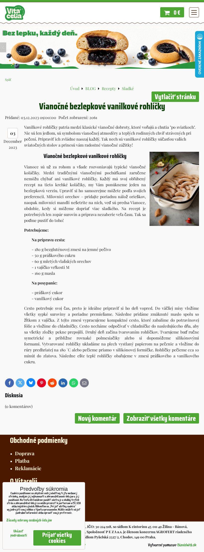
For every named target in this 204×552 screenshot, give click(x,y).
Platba (22, 460)
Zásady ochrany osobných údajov (29, 520)
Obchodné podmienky (39, 440)
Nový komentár (97, 418)
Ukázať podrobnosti (18, 534)
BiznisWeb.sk (186, 545)
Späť (8, 79)
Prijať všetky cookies (57, 538)
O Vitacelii (23, 481)
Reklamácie (28, 468)
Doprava (24, 453)
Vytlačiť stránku (175, 97)
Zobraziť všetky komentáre (161, 418)
